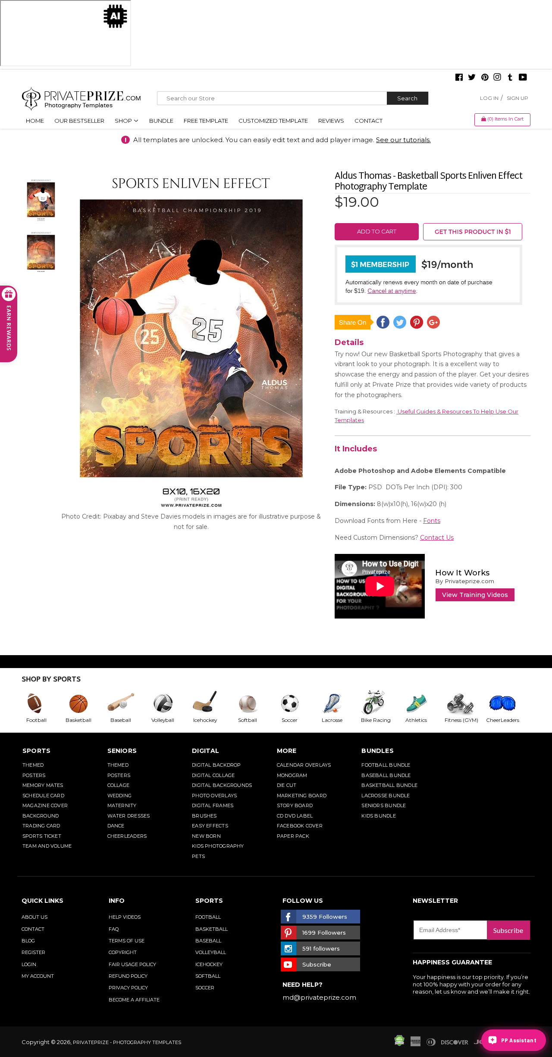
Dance (116, 826)
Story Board (295, 805)
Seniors (122, 751)
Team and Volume (47, 846)
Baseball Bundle (386, 775)
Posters (34, 775)
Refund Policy (128, 976)
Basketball (211, 929)
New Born (206, 836)
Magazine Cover (45, 805)
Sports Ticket (41, 836)
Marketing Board (301, 796)
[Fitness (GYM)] (465, 703)
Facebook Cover (300, 826)
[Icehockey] (212, 703)
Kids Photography (218, 846)
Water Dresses (128, 816)
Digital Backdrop (216, 765)
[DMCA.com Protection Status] (399, 1044)
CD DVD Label (295, 816)
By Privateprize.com (464, 581)
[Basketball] (85, 703)
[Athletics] (422, 703)
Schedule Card (43, 796)
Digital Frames (212, 805)
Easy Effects (210, 826)
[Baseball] (127, 703)
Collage (118, 785)
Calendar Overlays (304, 765)
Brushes (204, 816)
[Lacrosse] (338, 703)
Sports (36, 751)
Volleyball (210, 952)
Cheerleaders (127, 836)
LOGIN (29, 964)
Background (40, 816)
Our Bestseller (79, 120)
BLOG (28, 941)
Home (35, 120)
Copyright (123, 952)
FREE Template (206, 120)
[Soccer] (296, 703)
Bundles (377, 751)
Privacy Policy (128, 988)
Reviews (331, 120)
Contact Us (437, 537)
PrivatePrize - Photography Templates (127, 1042)
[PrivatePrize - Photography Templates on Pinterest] (485, 78)
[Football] (43, 703)
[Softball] (254, 703)
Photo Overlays (214, 796)
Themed (33, 765)
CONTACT (33, 929)
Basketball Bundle (389, 785)
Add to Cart (376, 231)
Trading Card (41, 826)
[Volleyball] (169, 703)
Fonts (431, 521)
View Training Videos (475, 595)
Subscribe (508, 930)
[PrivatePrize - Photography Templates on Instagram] (497, 78)
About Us (34, 917)
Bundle (161, 120)
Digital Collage (213, 775)
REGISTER (33, 952)
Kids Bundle (378, 816)
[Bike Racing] (381, 703)
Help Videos (125, 917)
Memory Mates (42, 785)
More (287, 751)
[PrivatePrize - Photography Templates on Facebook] (459, 78)
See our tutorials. (403, 140)
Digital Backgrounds (222, 785)
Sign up (517, 98)
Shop (124, 120)
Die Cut (287, 785)
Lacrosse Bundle (385, 796)
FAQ (114, 929)
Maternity (122, 805)
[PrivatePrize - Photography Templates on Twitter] (472, 78)
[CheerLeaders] (507, 703)
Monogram (292, 775)
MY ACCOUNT (38, 976)
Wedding (119, 796)
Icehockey (209, 964)
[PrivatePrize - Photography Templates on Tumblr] (510, 78)
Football (208, 917)
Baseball (208, 941)
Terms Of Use (126, 941)
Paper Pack (293, 836)
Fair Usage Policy (132, 964)
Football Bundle (385, 765)
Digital (206, 751)
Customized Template (273, 120)
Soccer (204, 988)
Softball (207, 976)
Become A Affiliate (134, 1000)
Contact (368, 120)
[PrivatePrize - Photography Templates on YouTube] (523, 78)
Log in (489, 98)
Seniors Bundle (383, 805)
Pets (198, 856)
